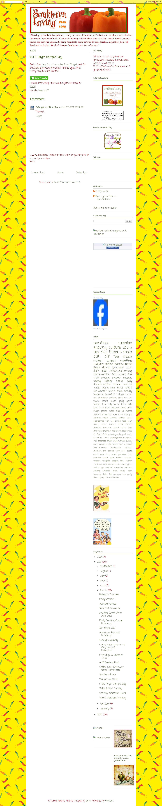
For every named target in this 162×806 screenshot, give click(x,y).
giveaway (118, 367)
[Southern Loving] (100, 325)
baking (97, 381)
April (103, 585)
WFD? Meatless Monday (112, 698)
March (104, 590)
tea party (127, 474)
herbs (129, 434)
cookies (118, 364)
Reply (39, 116)
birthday (128, 391)
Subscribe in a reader (105, 208)
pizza (123, 407)
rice (121, 461)
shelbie (128, 364)
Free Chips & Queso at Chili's (111, 656)
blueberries (98, 394)
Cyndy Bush (102, 191)
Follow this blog (112, 247)
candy (95, 424)
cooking (112, 397)
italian (123, 404)
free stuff (43, 90)
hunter (96, 437)
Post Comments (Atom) (67, 182)
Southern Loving (98, 298)
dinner (129, 431)
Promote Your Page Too (100, 328)
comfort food (108, 374)
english (107, 384)
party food (120, 451)
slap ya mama (124, 411)
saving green (126, 464)
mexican (116, 378)
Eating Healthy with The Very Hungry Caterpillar (112, 647)
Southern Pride (107, 674)
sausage (127, 378)
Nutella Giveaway (108, 640)
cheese (109, 364)
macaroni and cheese (107, 444)
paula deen (105, 454)
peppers (115, 407)
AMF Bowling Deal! (109, 662)
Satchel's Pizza (100, 417)
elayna (106, 367)
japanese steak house (108, 441)
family (99, 434)
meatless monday (112, 343)
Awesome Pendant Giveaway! (109, 634)
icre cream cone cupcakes (111, 437)
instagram (127, 437)
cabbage (120, 394)
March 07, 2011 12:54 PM (71, 107)
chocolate (97, 427)
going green (125, 401)
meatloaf (128, 444)
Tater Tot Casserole (109, 608)
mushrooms (116, 447)
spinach (97, 414)
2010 (100, 715)
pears (114, 454)
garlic (118, 434)
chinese (129, 424)
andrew (111, 391)
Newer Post (38, 172)
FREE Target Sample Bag (112, 684)
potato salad (107, 411)
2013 (100, 557)
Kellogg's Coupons (109, 594)
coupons (122, 374)
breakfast (110, 394)
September (106, 566)
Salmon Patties (107, 604)
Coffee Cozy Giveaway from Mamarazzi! (111, 668)
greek (124, 434)
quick (112, 457)
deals (96, 367)
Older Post (82, 172)
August (104, 571)
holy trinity (113, 404)
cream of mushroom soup (114, 431)
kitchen (121, 441)
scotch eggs (98, 467)
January (105, 708)
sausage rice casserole (110, 464)
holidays (105, 378)
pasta (105, 388)
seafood (109, 467)
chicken (97, 360)
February (105, 704)
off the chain (118, 357)
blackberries (98, 421)
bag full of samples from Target (59, 64)
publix (105, 457)
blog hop (110, 421)
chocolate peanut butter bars (117, 427)
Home (60, 172)
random (119, 457)
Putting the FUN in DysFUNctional (106, 198)
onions (97, 388)
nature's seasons (122, 384)
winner (116, 477)
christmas (97, 431)
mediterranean (99, 447)
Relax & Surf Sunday (110, 688)
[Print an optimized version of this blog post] (39, 79)
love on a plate (101, 407)
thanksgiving (98, 477)
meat (120, 444)
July (102, 576)
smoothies (118, 467)
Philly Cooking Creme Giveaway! (111, 622)
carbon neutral (108, 424)
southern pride (109, 471)
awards (113, 417)
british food (120, 421)
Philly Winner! (107, 599)
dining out (122, 397)
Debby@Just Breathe (47, 107)
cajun (129, 421)
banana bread (125, 417)
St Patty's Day (107, 628)
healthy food (99, 404)
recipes (115, 461)
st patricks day (109, 414)
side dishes (116, 388)
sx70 (88, 801)
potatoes (97, 457)
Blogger (109, 801)
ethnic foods (109, 401)
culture (119, 381)
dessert (111, 360)
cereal (120, 424)
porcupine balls (125, 454)
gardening (111, 434)
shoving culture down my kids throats (112, 350)
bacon (120, 391)
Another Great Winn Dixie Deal (110, 614)
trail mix (109, 477)
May (103, 581)
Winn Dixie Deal (108, 679)
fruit (105, 434)
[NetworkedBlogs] (113, 245)
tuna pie (128, 414)
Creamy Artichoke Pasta (112, 693)
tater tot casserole (112, 474)
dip (94, 434)
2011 (99, 562)
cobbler (108, 381)
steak (120, 414)
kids (130, 404)
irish (95, 441)
